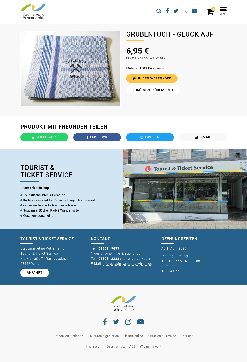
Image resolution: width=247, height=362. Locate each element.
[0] (210, 13)
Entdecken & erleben (68, 336)
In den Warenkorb (154, 78)
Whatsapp (46, 137)
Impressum (94, 346)
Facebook (98, 137)
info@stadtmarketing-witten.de (127, 263)
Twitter (152, 137)
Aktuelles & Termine (161, 336)
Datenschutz (116, 346)
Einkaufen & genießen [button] (103, 336)
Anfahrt (34, 272)
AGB (132, 346)
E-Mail (205, 137)
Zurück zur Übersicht (153, 90)
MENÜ (223, 14)
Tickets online (133, 336)
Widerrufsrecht (150, 346)
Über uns (186, 336)
